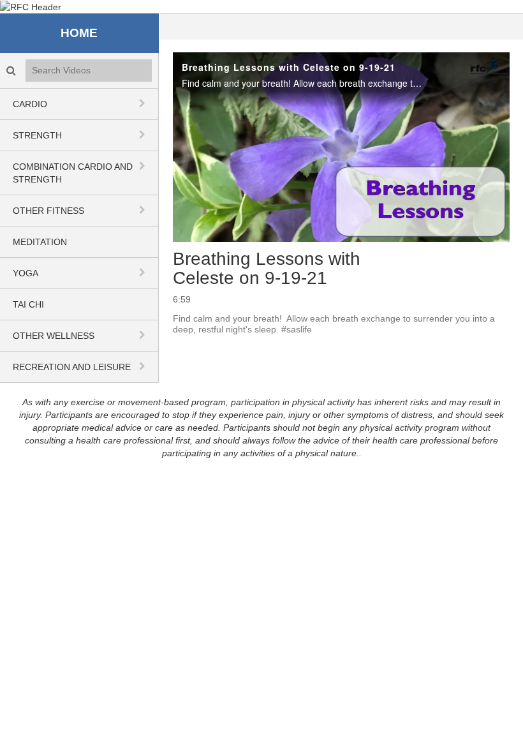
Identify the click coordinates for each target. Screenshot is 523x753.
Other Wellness (53, 336)
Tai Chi (28, 304)
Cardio (30, 104)
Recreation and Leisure (72, 367)
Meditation (40, 242)
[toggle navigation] (143, 103)
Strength (37, 135)
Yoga (25, 273)
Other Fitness (48, 210)
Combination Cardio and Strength (73, 172)
